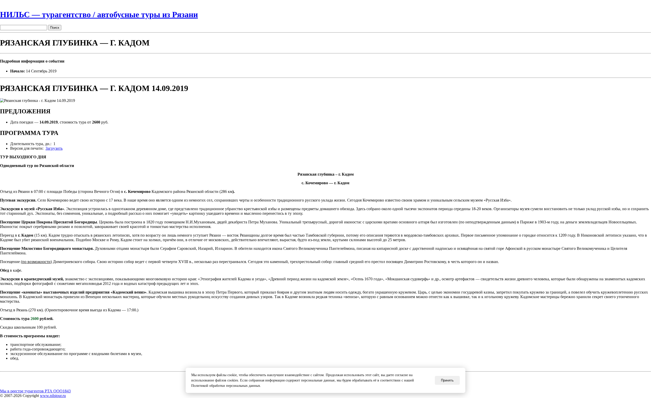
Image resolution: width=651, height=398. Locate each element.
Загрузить (54, 148)
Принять (447, 380)
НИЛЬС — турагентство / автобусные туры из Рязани (99, 14)
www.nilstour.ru (53, 395)
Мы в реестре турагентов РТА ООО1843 (35, 391)
